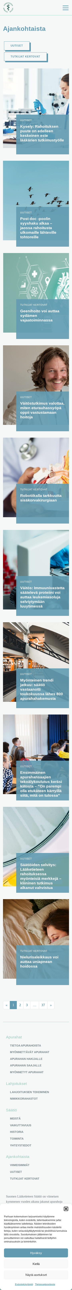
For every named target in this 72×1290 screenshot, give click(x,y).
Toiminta (17, 1138)
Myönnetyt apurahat (27, 1072)
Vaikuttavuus (20, 1125)
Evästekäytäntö (24, 1284)
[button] (66, 1209)
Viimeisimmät (20, 1165)
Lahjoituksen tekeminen (29, 1092)
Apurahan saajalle (25, 1065)
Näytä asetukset (36, 1274)
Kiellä (36, 1264)
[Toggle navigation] (65, 7)
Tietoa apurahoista (25, 1045)
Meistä (15, 1118)
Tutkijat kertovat (25, 56)
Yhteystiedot (20, 1145)
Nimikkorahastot (24, 1098)
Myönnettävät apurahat (29, 1052)
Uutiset (17, 45)
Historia (16, 1131)
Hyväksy (36, 1253)
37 (43, 1005)
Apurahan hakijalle (26, 1058)
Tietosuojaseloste (45, 1284)
